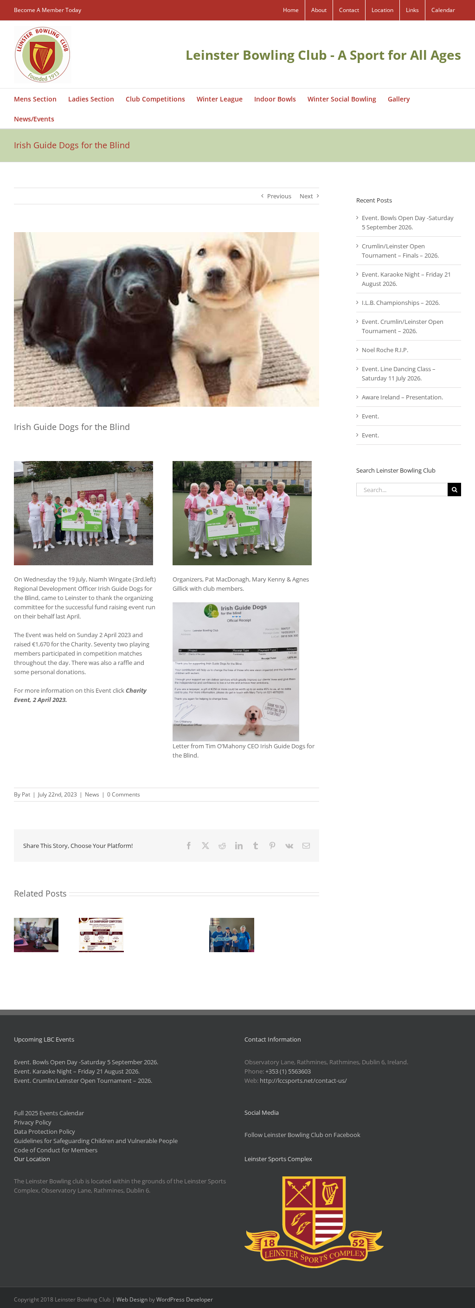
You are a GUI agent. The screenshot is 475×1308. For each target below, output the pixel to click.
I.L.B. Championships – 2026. (401, 302)
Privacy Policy (32, 1122)
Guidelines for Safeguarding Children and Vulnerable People (96, 1141)
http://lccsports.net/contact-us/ (303, 1080)
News (92, 794)
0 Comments (123, 794)
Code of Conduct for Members (55, 1150)
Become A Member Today (47, 10)
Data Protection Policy (44, 1131)
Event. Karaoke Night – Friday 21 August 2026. (77, 1071)
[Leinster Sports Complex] (314, 1181)
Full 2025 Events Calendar (49, 1113)
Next (306, 196)
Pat (26, 794)
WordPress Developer (184, 1299)
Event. (370, 416)
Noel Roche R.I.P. (385, 350)
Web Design (132, 1299)
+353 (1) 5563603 (288, 1071)
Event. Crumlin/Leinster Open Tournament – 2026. (83, 1080)
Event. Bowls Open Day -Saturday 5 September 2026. (86, 1062)
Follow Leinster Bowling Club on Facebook (302, 1135)
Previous (279, 196)
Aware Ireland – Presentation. (402, 397)
